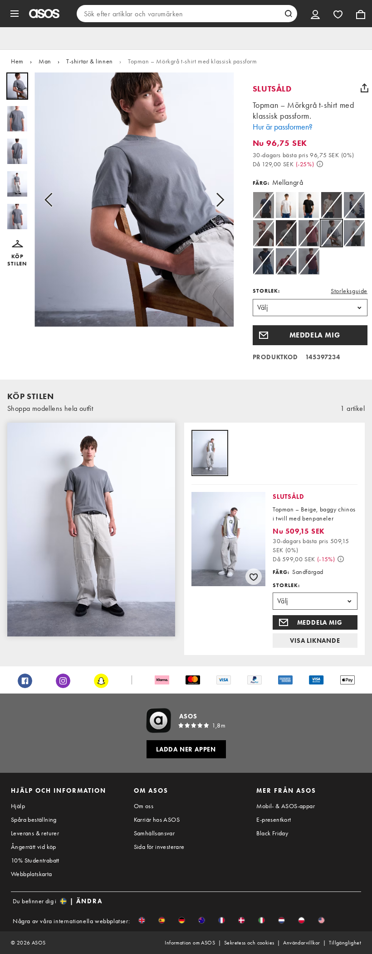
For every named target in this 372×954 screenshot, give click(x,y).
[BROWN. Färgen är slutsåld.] (263, 233)
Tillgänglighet (345, 942)
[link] (331, 233)
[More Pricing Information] (320, 164)
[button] (17, 253)
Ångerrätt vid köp (33, 847)
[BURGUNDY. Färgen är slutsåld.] (308, 233)
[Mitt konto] (315, 13)
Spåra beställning (34, 819)
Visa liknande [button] (315, 640)
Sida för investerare (159, 847)
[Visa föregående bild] (51, 199)
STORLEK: (266, 290)
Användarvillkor (301, 942)
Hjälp (18, 806)
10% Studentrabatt (35, 860)
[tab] (209, 453)
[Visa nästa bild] (217, 199)
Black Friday (272, 833)
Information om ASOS (190, 942)
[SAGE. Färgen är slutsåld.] (286, 233)
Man (45, 61)
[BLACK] (308, 205)
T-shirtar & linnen (89, 61)
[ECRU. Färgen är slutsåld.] (354, 205)
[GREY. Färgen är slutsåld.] (354, 233)
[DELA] (364, 88)
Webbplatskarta (31, 874)
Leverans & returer (35, 833)
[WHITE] (286, 205)
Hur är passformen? (283, 126)
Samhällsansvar (154, 833)
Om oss (143, 806)
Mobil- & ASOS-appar (285, 806)
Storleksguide (349, 291)
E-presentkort (273, 819)
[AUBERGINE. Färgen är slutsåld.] (308, 261)
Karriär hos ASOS (157, 819)
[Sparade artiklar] (338, 13)
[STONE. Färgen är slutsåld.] (331, 205)
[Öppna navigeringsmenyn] (14, 13)
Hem (17, 61)
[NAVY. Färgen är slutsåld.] (263, 205)
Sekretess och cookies (249, 942)
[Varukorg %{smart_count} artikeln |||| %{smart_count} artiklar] (360, 13)
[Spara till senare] (254, 577)
